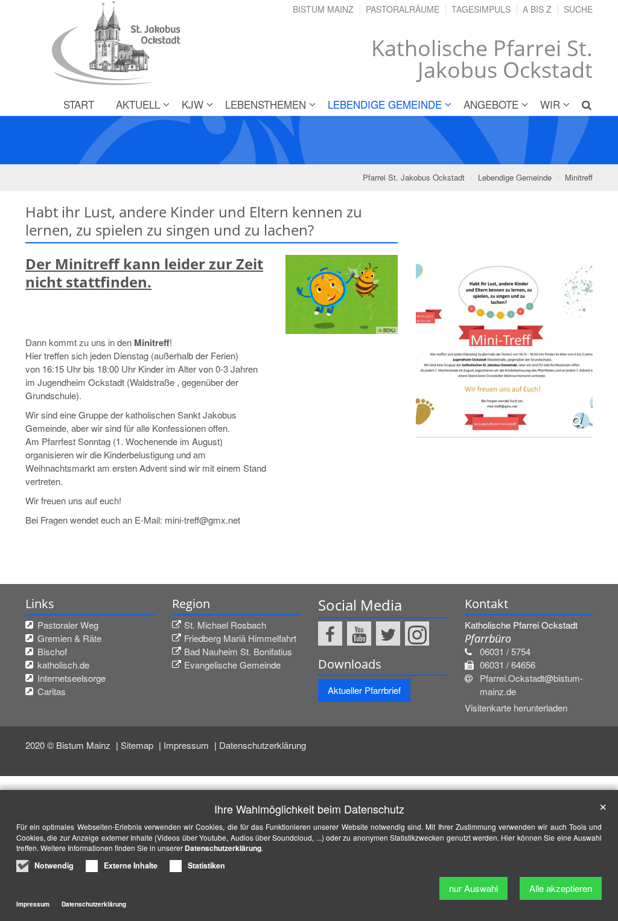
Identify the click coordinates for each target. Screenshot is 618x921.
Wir (550, 104)
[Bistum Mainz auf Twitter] (388, 633)
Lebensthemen (265, 104)
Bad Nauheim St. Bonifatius (238, 651)
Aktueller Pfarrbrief (364, 690)
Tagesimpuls (481, 9)
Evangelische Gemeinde (232, 664)
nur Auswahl (473, 888)
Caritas (51, 691)
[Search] (582, 104)
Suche (578, 9)
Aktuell (138, 104)
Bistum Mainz (323, 9)
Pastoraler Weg (67, 624)
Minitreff (579, 177)
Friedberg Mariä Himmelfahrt (240, 638)
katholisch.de (63, 664)
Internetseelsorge (71, 678)
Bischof (52, 651)
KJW (192, 104)
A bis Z (537, 9)
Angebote (491, 104)
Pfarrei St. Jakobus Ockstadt (414, 177)
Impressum (187, 745)
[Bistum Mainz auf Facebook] (330, 633)
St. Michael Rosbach (225, 624)
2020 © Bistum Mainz (69, 745)
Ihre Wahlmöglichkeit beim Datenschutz (309, 809)
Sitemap (138, 745)
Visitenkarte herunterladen (516, 707)
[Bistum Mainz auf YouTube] (359, 633)
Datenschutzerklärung (262, 745)
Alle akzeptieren (560, 888)
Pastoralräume (402, 9)
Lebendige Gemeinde (385, 104)
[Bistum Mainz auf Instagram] (417, 633)
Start (78, 104)
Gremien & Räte (69, 638)
